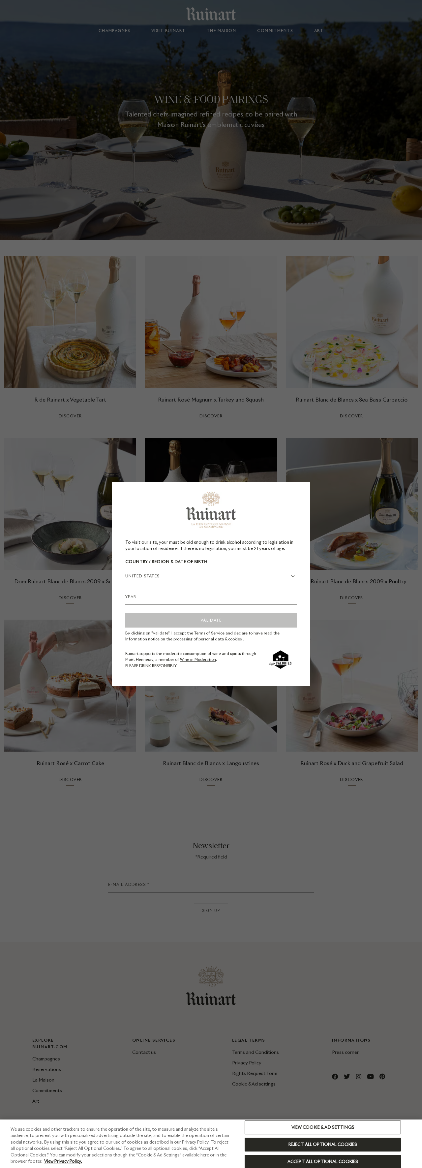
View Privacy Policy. (63, 1161)
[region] (211, 1143)
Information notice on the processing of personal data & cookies (184, 638)
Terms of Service (210, 633)
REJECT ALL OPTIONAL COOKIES (322, 1144)
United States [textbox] (142, 575)
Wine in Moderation (198, 659)
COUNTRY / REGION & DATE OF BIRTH (166, 562)
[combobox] (211, 576)
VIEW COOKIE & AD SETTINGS (322, 1127)
